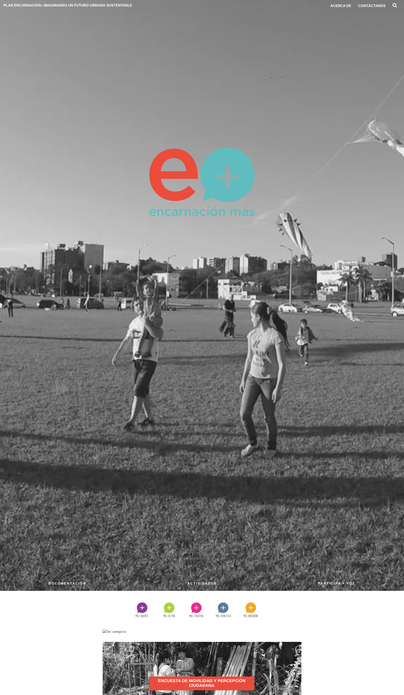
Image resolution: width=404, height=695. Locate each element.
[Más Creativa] (202, 609)
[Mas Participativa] (256, 609)
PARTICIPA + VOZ (336, 583)
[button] (394, 6)
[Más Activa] (174, 609)
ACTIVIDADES (202, 583)
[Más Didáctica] (229, 609)
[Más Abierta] (147, 609)
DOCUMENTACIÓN (67, 583)
